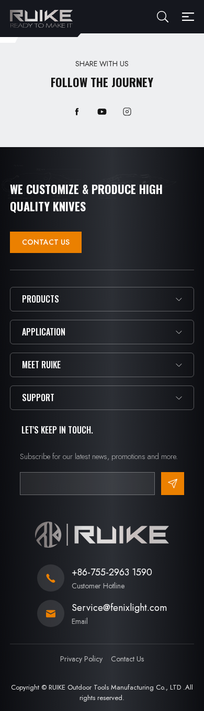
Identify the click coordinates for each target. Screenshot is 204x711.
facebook (76, 111)
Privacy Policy (81, 659)
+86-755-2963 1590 (112, 572)
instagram (127, 111)
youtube (102, 111)
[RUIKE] (41, 19)
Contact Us (46, 242)
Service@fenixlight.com (119, 607)
